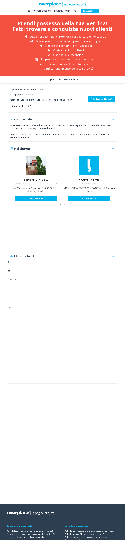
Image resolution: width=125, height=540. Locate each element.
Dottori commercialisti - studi (28, 183)
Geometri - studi (24, 537)
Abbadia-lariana (72, 534)
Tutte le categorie (42, 11)
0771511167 (23, 105)
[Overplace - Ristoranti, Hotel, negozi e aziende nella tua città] (62, 4)
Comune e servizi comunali (32, 531)
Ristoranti (49, 531)
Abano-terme (86, 531)
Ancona (85, 537)
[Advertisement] (62, 231)
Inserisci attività (62, 11)
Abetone (84, 534)
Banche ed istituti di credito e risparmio (24, 534)
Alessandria (94, 537)
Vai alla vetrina (36, 198)
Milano (104, 537)
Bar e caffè (47, 534)
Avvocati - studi (39, 537)
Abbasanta (69, 537)
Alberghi (56, 534)
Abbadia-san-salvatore (103, 531)
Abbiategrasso (95, 534)
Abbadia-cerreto (72, 531)
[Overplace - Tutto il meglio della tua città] (29, 11)
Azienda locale (29, 94)
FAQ (74, 11)
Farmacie (12, 537)
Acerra (106, 534)
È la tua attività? (101, 99)
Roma (77, 537)
